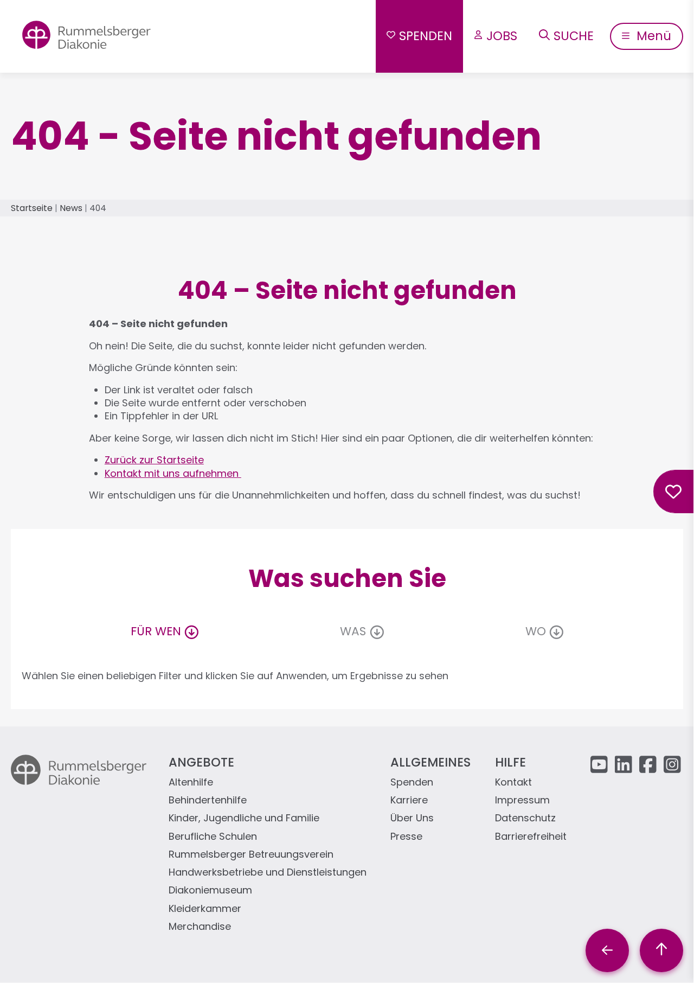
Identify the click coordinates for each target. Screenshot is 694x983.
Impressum (522, 800)
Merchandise (200, 927)
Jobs (501, 35)
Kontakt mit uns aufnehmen (173, 473)
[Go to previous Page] (607, 950)
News (71, 208)
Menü (652, 35)
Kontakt (513, 782)
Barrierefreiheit (531, 837)
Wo (535, 631)
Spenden (425, 35)
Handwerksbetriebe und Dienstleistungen (268, 872)
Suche (574, 35)
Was (353, 631)
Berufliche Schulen (213, 837)
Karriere (409, 800)
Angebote (201, 762)
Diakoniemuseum (210, 890)
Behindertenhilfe (208, 800)
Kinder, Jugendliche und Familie (244, 818)
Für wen (156, 631)
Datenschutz (525, 818)
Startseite (32, 208)
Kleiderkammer (205, 909)
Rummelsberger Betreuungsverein (251, 854)
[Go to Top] (661, 950)
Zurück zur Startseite (154, 460)
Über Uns (412, 818)
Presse (406, 837)
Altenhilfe (191, 782)
